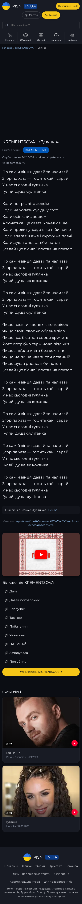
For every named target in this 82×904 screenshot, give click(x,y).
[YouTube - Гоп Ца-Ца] (75, 743)
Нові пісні (11, 866)
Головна (7, 47)
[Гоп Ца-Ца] (41, 730)
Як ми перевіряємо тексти (32, 874)
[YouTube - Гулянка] (75, 812)
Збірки (40, 866)
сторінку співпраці (52, 896)
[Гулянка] (41, 799)
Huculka (52, 510)
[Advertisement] (41, 95)
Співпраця (61, 874)
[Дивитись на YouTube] (41, 554)
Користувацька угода (25, 881)
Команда (72, 866)
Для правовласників (58, 881)
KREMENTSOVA (24, 47)
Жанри (27, 866)
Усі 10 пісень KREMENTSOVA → (41, 672)
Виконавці (68, 5)
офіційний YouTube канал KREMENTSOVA (43, 521)
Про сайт (55, 866)
